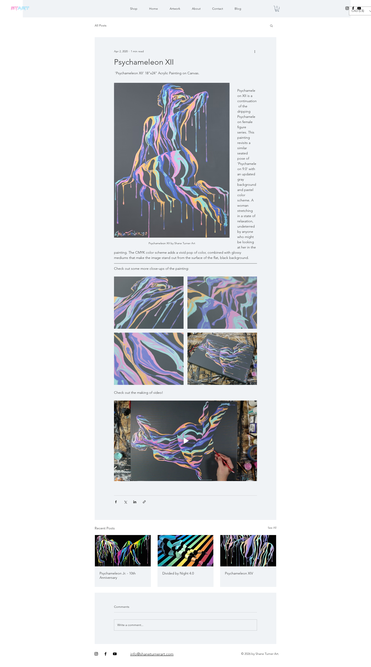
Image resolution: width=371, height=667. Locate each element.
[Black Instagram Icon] (347, 8)
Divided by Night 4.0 (178, 573)
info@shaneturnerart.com (152, 654)
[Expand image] (149, 303)
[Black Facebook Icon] (353, 8)
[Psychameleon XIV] (248, 550)
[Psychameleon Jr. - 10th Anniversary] (123, 550)
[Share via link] (144, 502)
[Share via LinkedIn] (135, 502)
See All (272, 527)
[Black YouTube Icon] (359, 8)
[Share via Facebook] (116, 502)
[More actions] (254, 51)
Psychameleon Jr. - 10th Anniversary (118, 575)
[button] (277, 9)
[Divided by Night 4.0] (186, 550)
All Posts (100, 25)
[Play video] (185, 441)
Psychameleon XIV (239, 573)
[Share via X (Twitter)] (125, 502)
